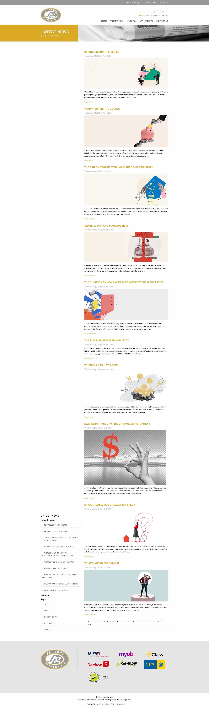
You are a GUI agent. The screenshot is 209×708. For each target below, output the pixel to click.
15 (137, 621)
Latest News (146, 21)
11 (121, 621)
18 (149, 621)
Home (104, 21)
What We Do (116, 21)
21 (162, 621)
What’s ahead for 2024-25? (101, 563)
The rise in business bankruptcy (106, 340)
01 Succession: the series (101, 52)
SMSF (47, 611)
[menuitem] (133, 3)
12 (125, 621)
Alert (48, 629)
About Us (132, 21)
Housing (49, 623)
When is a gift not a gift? (101, 365)
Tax (47, 604)
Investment (51, 617)
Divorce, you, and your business (106, 225)
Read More (88, 102)
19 (153, 621)
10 (117, 621)
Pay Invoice (164, 3)
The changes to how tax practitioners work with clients (124, 282)
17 (145, 621)
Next (89, 624)
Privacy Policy (110, 704)
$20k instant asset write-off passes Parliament (117, 423)
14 (133, 621)
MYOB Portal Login (133, 3)
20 (157, 621)
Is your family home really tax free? (109, 504)
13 (129, 621)
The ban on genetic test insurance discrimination (118, 167)
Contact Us (162, 21)
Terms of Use (121, 704)
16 (141, 621)
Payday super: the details (102, 108)
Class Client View (150, 3)
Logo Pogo (100, 704)
